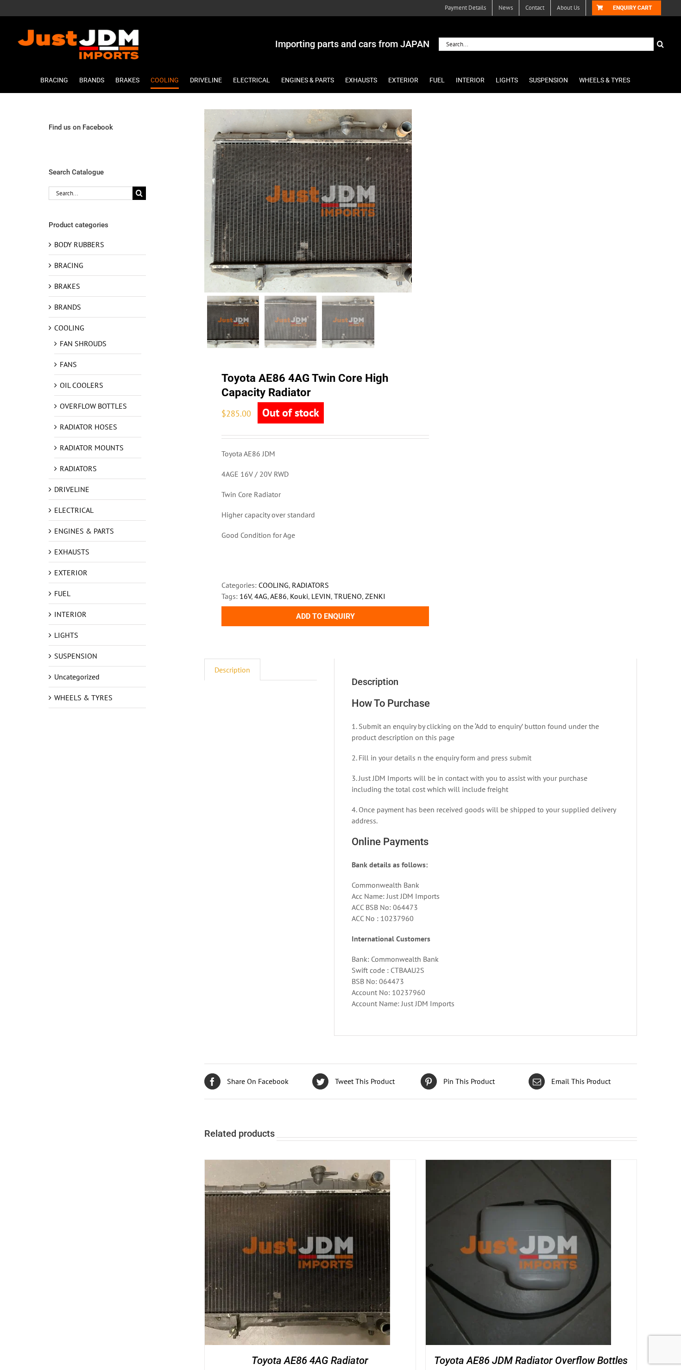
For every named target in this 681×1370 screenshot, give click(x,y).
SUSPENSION (75, 655)
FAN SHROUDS (83, 343)
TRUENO (348, 596)
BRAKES (67, 286)
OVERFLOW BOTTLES (93, 406)
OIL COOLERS (81, 385)
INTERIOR (70, 614)
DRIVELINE (71, 489)
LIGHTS (66, 635)
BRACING (68, 265)
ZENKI (375, 596)
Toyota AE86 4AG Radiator (310, 1360)
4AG (260, 596)
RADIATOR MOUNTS (92, 447)
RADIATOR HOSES (88, 426)
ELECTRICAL (74, 510)
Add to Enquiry (325, 616)
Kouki (299, 596)
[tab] (232, 669)
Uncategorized (77, 676)
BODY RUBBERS (79, 244)
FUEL (62, 593)
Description (232, 669)
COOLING (274, 585)
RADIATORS (310, 585)
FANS (68, 364)
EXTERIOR (71, 572)
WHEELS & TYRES (83, 697)
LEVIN (321, 596)
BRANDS (67, 306)
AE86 (278, 596)
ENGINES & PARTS (84, 531)
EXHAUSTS (71, 551)
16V (245, 596)
